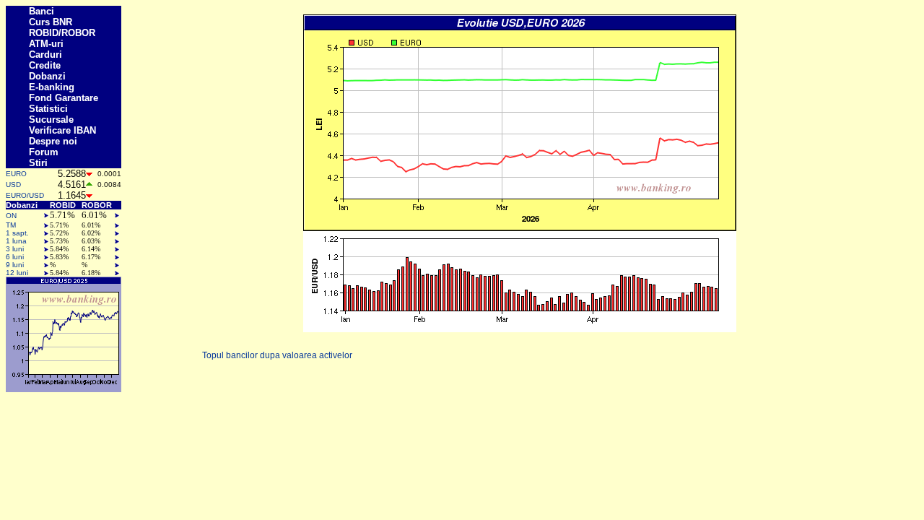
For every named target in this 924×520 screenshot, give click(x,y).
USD (13, 184)
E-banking (51, 87)
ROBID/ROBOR (62, 32)
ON (11, 216)
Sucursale (51, 119)
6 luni (15, 257)
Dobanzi (47, 76)
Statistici (48, 108)
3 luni (15, 249)
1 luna (16, 241)
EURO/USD (25, 195)
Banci (41, 11)
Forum (43, 152)
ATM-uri (46, 43)
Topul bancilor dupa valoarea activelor (277, 355)
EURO (16, 174)
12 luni (17, 273)
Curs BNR (50, 22)
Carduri (45, 54)
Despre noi (53, 141)
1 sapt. (17, 233)
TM (11, 225)
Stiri (38, 162)
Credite (45, 65)
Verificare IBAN (62, 130)
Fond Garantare (63, 97)
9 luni (15, 265)
